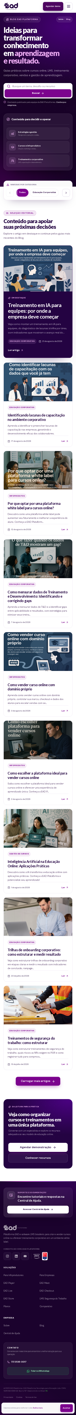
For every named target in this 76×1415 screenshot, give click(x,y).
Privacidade (8, 1397)
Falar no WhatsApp (40, 1371)
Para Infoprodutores (13, 1275)
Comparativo (46, 1306)
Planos (7, 1306)
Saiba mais (38, 1408)
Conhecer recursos (38, 1157)
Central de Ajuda (12, 1333)
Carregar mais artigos (35, 1081)
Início (61, 19)
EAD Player (9, 1283)
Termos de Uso (31, 1397)
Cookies (19, 1397)
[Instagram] (7, 1256)
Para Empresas (47, 1275)
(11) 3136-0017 (19, 1362)
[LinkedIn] (16, 1256)
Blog (42, 1325)
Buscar (36, 93)
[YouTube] (25, 1256)
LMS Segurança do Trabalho (53, 1298)
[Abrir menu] (68, 6)
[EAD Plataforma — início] (11, 6)
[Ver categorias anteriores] (10, 193)
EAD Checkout (47, 1291)
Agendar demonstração (35, 1147)
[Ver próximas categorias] (66, 193)
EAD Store (9, 1298)
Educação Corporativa (44, 192)
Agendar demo (53, 6)
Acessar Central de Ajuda (36, 1209)
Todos (22, 192)
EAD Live (8, 1291)
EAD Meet (45, 1283)
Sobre (7, 1325)
